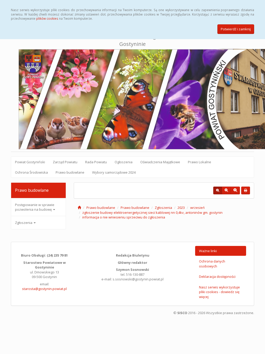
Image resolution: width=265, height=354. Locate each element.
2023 (181, 207)
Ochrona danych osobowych (212, 263)
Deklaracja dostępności (217, 276)
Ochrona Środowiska (31, 172)
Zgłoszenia (24, 222)
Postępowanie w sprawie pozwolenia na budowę (34, 207)
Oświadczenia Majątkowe (160, 162)
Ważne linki (208, 251)
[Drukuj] (245, 190)
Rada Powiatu (96, 162)
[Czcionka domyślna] (217, 190)
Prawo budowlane (70, 172)
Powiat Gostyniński (30, 162)
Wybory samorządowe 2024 (114, 172)
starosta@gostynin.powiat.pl (44, 288)
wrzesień (197, 207)
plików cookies (47, 18)
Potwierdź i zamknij (236, 29)
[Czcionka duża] (235, 190)
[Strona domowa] (79, 207)
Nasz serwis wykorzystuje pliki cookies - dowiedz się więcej (219, 292)
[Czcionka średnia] (226, 190)
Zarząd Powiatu (65, 162)
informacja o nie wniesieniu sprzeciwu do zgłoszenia (123, 217)
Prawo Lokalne (199, 162)
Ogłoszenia (123, 162)
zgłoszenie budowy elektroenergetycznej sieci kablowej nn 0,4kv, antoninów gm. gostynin (152, 212)
